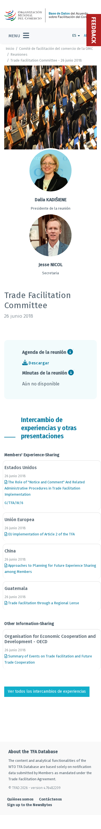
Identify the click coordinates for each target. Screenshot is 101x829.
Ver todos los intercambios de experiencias (47, 691)
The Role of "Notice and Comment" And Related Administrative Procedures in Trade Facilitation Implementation (44, 488)
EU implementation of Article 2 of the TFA (41, 534)
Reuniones (18, 54)
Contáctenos (50, 799)
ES (74, 35)
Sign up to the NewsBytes (29, 805)
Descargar (39, 363)
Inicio (10, 48)
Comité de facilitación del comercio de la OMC (56, 48)
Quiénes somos (20, 799)
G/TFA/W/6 (13, 503)
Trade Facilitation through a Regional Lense (43, 603)
